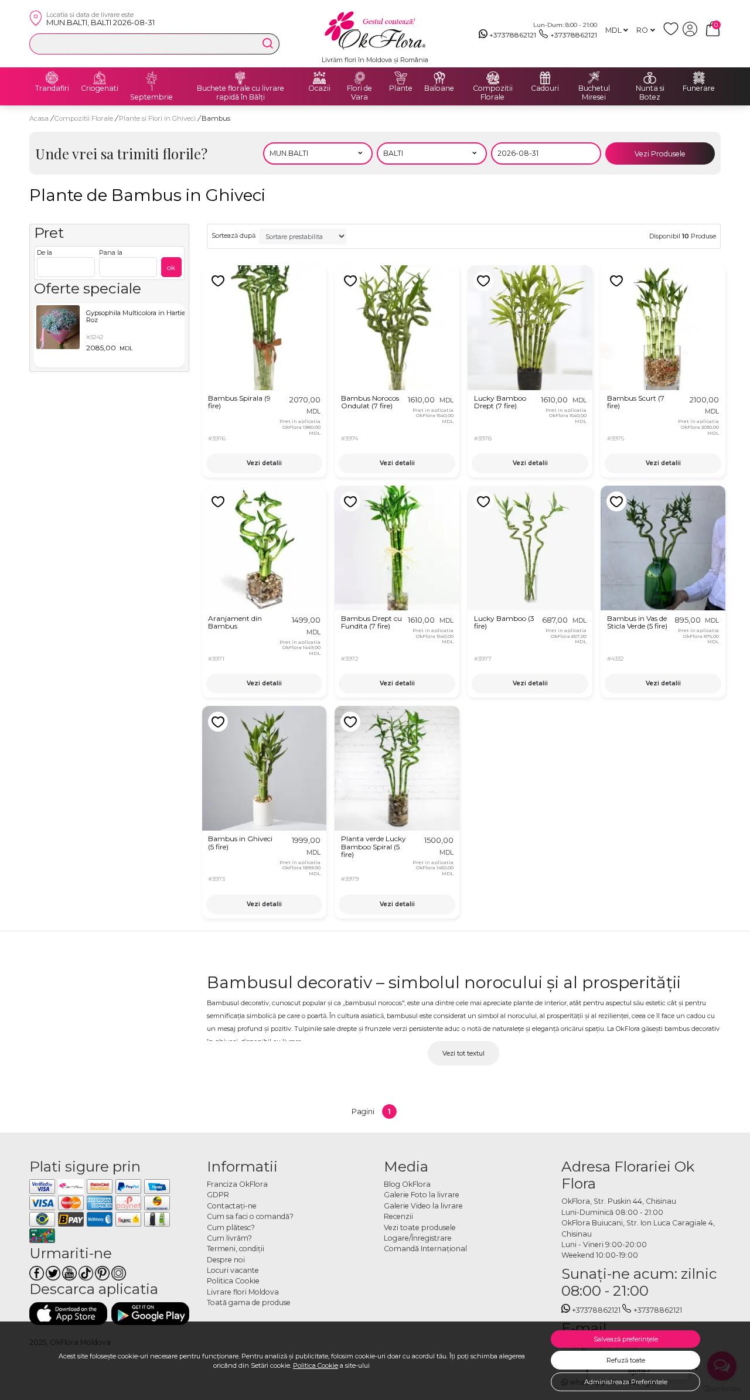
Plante (400, 88)
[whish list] (673, 33)
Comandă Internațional (425, 1248)
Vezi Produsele (660, 153)
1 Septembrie (151, 92)
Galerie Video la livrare (423, 1205)
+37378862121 (512, 34)
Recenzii (398, 1216)
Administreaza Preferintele (625, 1382)
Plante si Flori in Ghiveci (158, 118)
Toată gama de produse (249, 1302)
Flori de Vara (359, 92)
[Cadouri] (544, 77)
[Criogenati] (99, 77)
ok (171, 267)
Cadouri (545, 88)
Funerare (699, 88)
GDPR (218, 1194)
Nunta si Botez (650, 92)
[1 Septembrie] (151, 77)
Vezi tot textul (463, 1053)
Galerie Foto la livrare (421, 1194)
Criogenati (99, 88)
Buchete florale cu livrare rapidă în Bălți (240, 92)
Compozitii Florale (493, 92)
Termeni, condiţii (235, 1248)
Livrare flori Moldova (243, 1292)
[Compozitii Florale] (492, 77)
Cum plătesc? (231, 1227)
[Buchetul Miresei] (594, 77)
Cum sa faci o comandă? (250, 1216)
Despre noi (226, 1259)
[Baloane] (439, 77)
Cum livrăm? (229, 1238)
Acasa (39, 118)
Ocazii (319, 88)
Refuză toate (625, 1360)
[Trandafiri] (52, 77)
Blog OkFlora (407, 1184)
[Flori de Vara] (359, 77)
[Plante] (400, 77)
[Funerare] (699, 77)
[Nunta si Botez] (649, 77)
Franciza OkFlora (237, 1184)
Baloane (439, 88)
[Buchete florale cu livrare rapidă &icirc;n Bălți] (240, 77)
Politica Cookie (315, 1365)
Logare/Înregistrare (418, 1238)
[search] (267, 43)
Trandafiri (52, 88)
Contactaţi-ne (232, 1205)
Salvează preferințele (626, 1339)
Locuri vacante (233, 1270)
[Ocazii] (319, 77)
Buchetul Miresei (594, 92)
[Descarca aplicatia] (68, 1313)
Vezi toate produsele (420, 1227)
